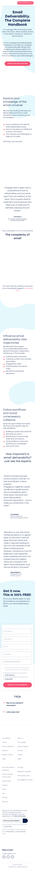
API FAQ (4, 797)
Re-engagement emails (25, 779)
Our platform (6, 738)
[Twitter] (8, 857)
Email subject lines (24, 775)
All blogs (20, 767)
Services (5, 750)
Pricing (4, 742)
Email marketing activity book (7, 776)
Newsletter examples (24, 771)
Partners (20, 750)
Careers (20, 754)
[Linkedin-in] (12, 857)
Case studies (6, 781)
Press (4, 789)
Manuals (5, 801)
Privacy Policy (9, 679)
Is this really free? (12, 712)
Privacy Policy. (8, 826)
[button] (17, 705)
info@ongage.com (9, 853)
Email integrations (8, 746)
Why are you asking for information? (14, 704)
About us (20, 738)
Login (4, 758)
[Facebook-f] (4, 857)
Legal (19, 758)
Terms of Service (9, 675)
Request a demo (7, 754)
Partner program (23, 746)
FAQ (3, 793)
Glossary (5, 785)
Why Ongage (22, 742)
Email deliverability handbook (8, 769)
